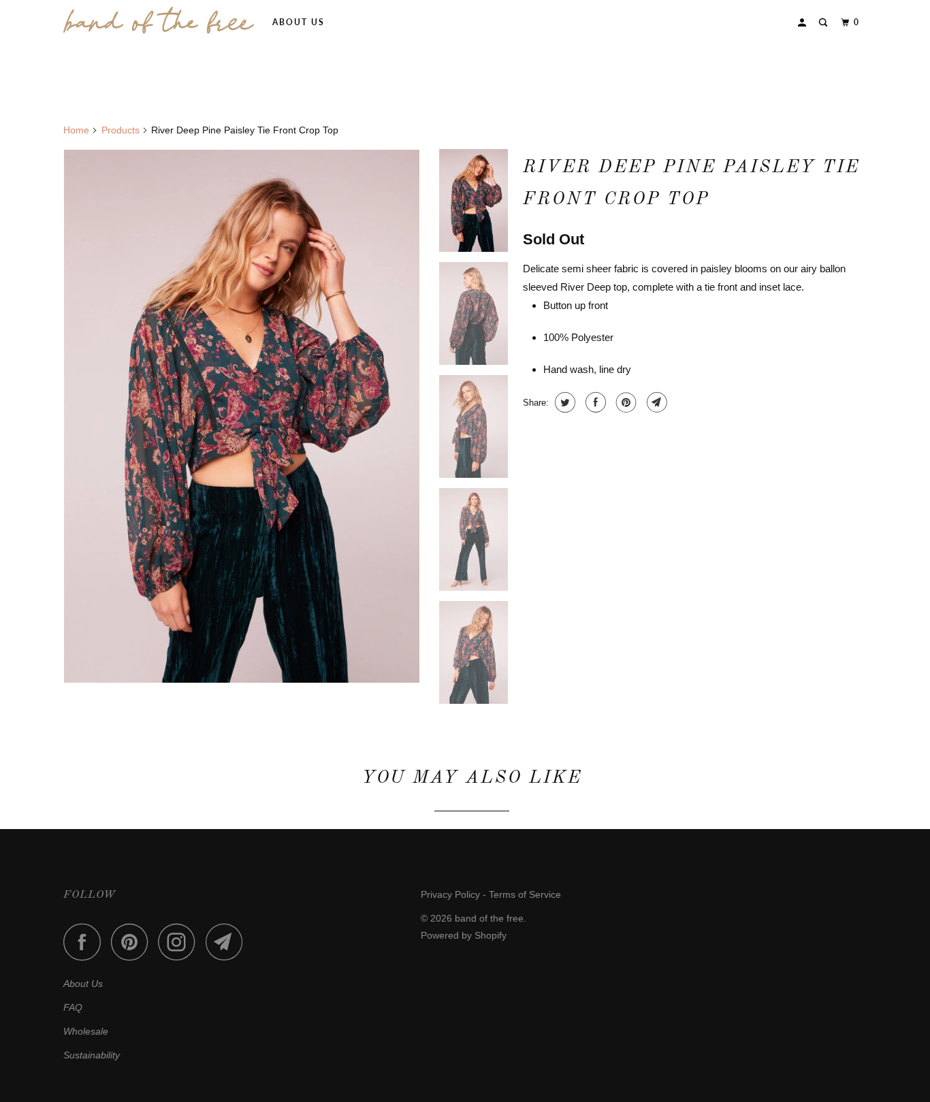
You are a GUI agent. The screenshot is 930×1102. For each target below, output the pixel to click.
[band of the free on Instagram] (180, 941)
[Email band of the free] (228, 941)
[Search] (824, 23)
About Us (298, 22)
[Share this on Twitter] (563, 402)
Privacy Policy (450, 894)
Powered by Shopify (464, 935)
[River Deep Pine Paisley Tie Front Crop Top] (241, 416)
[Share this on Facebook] (594, 402)
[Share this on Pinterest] (625, 402)
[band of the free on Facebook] (85, 941)
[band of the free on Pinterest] (133, 941)
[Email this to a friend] (655, 402)
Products (120, 130)
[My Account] (803, 23)
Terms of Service (525, 894)
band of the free (489, 918)
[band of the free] (158, 20)
